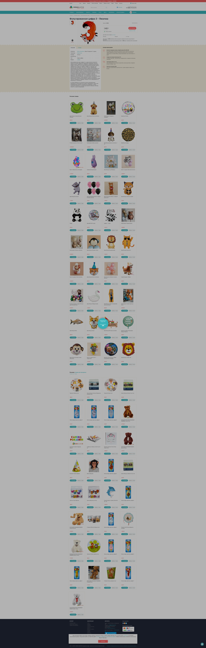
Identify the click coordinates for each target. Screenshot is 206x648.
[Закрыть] (107, 319)
